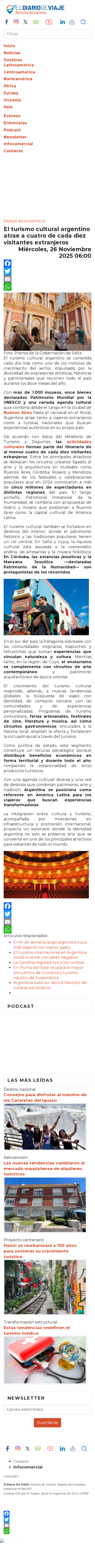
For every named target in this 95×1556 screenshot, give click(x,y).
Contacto (13, 151)
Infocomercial (18, 144)
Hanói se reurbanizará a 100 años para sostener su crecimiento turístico (40, 1251)
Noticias (12, 53)
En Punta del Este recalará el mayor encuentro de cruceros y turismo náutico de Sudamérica (48, 972)
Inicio (9, 46)
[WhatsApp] (47, 287)
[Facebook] (47, 263)
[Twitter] (47, 271)
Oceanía (12, 100)
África (10, 86)
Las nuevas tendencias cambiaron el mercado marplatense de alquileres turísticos (44, 1169)
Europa (11, 93)
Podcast (12, 130)
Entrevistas (15, 123)
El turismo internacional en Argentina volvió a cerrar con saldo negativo (49, 955)
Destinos (13, 60)
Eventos (12, 116)
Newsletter (15, 137)
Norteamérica (18, 79)
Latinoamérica (19, 65)
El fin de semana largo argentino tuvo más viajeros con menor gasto (50, 945)
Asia (8, 107)
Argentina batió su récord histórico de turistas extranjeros (50, 985)
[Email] (47, 279)
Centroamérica (19, 72)
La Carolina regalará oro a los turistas (48, 962)
